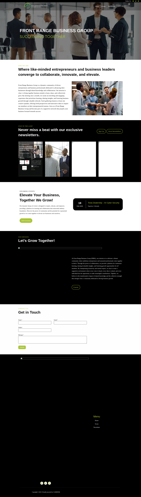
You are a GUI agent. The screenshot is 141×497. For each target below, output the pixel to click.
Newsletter (97, 427)
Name (20, 320)
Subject (20, 327)
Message (21, 335)
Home (96, 420)
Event (96, 424)
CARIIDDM (56, 492)
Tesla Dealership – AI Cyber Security (103, 203)
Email (56, 320)
